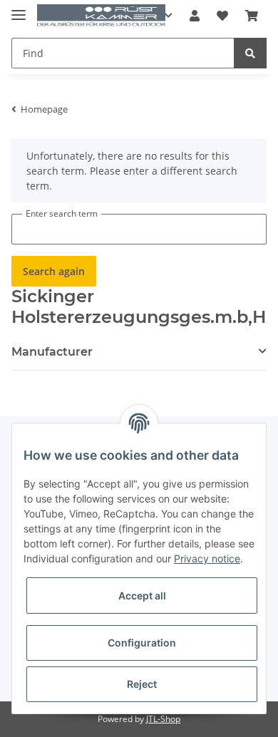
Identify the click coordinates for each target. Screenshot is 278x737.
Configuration (142, 642)
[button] (194, 15)
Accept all (142, 595)
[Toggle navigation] (18, 9)
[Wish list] (222, 15)
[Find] (250, 53)
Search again (54, 271)
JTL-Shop (163, 719)
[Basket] (252, 15)
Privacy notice (207, 558)
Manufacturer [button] (52, 352)
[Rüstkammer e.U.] (101, 16)
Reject (142, 684)
